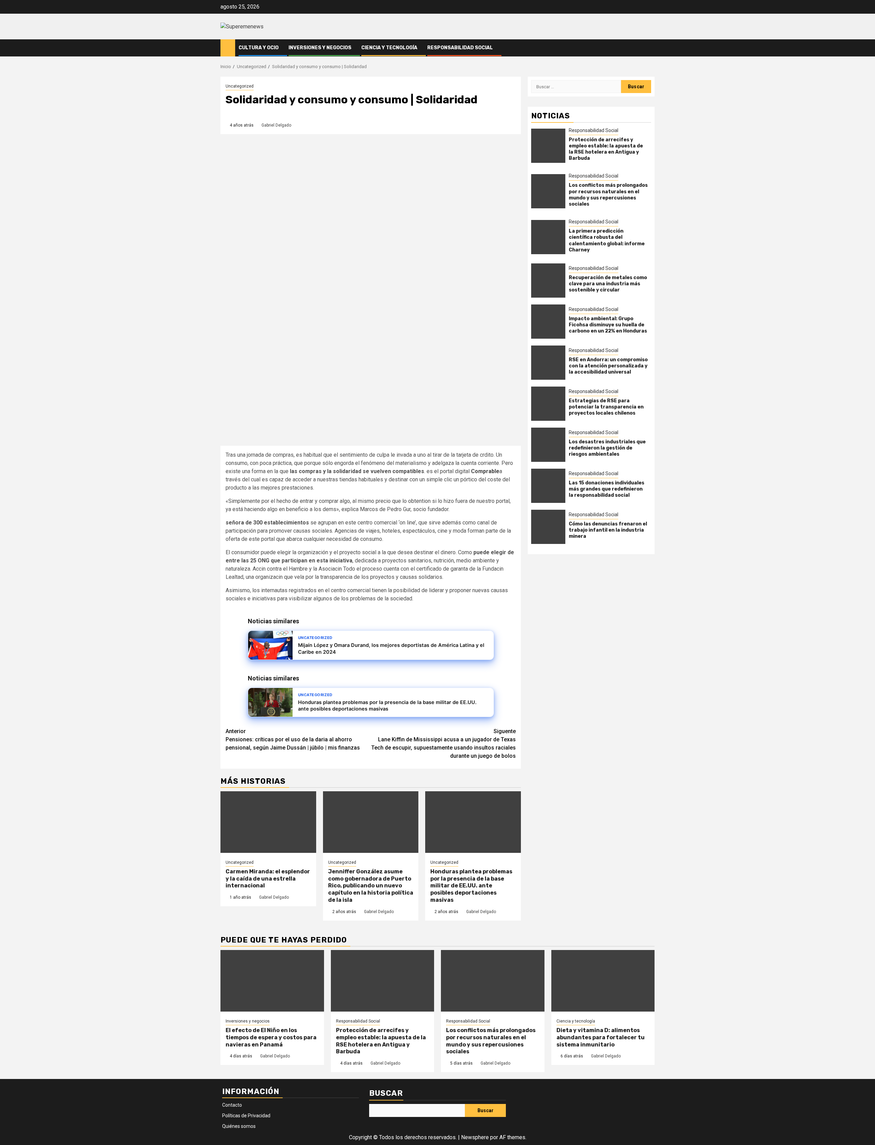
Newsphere (475, 1137)
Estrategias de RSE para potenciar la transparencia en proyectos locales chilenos (606, 407)
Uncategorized (240, 86)
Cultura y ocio (259, 48)
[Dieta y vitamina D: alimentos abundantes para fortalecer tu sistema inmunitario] (603, 981)
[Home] (228, 47)
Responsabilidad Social (460, 48)
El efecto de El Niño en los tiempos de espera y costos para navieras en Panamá (271, 1037)
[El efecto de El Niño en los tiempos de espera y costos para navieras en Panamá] (272, 981)
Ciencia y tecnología (389, 48)
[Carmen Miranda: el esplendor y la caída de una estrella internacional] (268, 822)
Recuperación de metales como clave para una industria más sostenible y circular (608, 284)
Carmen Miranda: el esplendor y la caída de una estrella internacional (268, 878)
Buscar (386, 1093)
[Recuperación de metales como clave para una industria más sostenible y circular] (548, 280)
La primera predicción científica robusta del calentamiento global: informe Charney (607, 240)
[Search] (649, 47)
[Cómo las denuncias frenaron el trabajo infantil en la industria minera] (548, 527)
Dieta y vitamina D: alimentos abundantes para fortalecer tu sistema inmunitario (600, 1037)
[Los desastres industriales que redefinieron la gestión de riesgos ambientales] (548, 445)
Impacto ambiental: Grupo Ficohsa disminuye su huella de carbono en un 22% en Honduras (608, 325)
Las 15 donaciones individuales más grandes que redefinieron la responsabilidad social (606, 489)
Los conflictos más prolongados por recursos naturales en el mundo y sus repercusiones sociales (608, 194)
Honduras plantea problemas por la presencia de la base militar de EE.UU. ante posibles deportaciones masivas (471, 885)
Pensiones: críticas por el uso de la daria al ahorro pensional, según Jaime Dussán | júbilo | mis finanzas (293, 739)
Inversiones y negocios (319, 48)
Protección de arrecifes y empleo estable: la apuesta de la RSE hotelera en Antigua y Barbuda (606, 148)
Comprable (485, 471)
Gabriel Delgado (276, 125)
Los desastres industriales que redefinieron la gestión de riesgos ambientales (607, 448)
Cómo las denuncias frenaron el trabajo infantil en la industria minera (608, 530)
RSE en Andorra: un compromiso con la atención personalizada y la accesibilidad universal (608, 366)
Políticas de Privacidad (246, 1115)
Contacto (232, 1105)
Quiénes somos (239, 1126)
